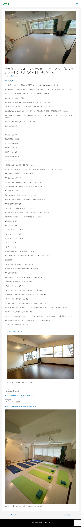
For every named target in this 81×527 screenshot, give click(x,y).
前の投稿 (12, 515)
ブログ (8, 76)
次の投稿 (68, 515)
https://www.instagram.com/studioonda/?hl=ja (19, 395)
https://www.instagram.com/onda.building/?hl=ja (20, 406)
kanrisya (15, 81)
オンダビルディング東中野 (16, 331)
